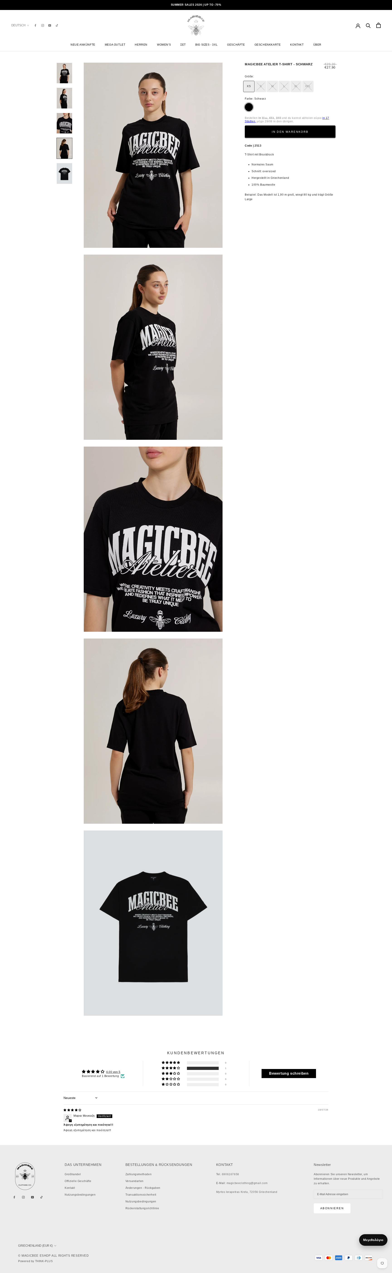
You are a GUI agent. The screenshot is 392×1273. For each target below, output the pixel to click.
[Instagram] (42, 25)
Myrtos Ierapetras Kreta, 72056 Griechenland (246, 1192)
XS (249, 86)
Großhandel (73, 1174)
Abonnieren (332, 1208)
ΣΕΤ (183, 44)
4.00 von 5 (113, 1072)
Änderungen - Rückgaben (142, 1187)
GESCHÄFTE (236, 44)
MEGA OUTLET (115, 44)
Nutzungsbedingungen (80, 1194)
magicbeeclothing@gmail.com (247, 1183)
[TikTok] (57, 25)
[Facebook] (35, 25)
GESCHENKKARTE (268, 44)
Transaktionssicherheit (140, 1194)
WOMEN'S (164, 44)
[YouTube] (49, 25)
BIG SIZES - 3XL (206, 44)
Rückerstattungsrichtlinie (142, 1208)
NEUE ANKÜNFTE (83, 44)
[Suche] (368, 25)
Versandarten (134, 1181)
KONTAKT (297, 44)
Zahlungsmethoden (138, 1174)
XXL (308, 86)
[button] (171, 1068)
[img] (72, 1110)
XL (296, 86)
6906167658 (230, 1174)
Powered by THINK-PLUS (35, 1261)
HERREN (141, 44)
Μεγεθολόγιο (373, 1240)
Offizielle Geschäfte (78, 1181)
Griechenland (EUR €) (35, 1245)
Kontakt (70, 1187)
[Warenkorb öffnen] (378, 25)
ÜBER (317, 44)
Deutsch (18, 25)
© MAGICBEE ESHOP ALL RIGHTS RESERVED (53, 1255)
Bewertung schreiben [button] (289, 1073)
